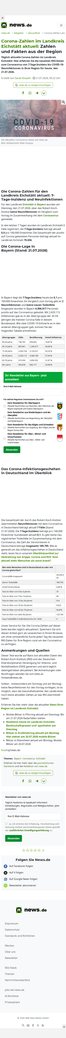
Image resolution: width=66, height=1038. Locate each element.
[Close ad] (2, 17)
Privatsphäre (12, 1002)
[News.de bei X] (38, 1025)
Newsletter (11, 958)
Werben (9, 945)
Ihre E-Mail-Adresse (13, 386)
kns (3, 750)
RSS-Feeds (11, 967)
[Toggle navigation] (61, 25)
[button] (33, 85)
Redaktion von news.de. (35, 766)
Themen (9, 974)
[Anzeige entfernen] (64, 1027)
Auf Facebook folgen (21, 866)
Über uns (10, 951)
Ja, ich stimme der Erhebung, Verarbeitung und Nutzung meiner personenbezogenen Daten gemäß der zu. (32, 827)
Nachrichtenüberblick (17, 980)
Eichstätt (40, 758)
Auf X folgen (16, 872)
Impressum (11, 923)
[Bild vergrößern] (63, 102)
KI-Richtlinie (12, 996)
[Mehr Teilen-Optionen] (43, 93)
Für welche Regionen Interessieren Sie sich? (25, 399)
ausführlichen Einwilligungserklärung (29, 830)
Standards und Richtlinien (20, 935)
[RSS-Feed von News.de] (43, 1025)
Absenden (12, 449)
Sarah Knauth (23, 78)
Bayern (17, 758)
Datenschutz (12, 929)
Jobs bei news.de (14, 990)
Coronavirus (29, 758)
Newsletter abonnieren (22, 885)
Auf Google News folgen (23, 879)
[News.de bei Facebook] (33, 1025)
